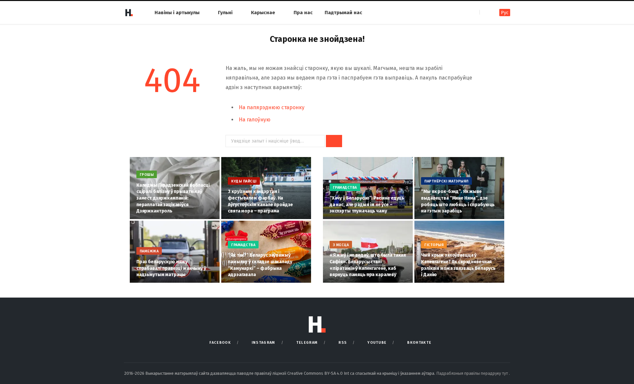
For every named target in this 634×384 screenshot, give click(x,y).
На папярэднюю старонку (271, 107)
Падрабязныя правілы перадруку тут (472, 373)
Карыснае (263, 13)
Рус (505, 13)
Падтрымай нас (343, 13)
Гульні (225, 13)
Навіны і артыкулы (177, 13)
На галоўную (254, 119)
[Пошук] (485, 12)
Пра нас (303, 13)
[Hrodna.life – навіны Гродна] (129, 12)
